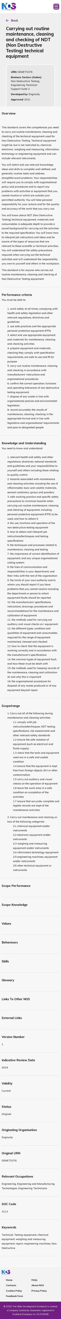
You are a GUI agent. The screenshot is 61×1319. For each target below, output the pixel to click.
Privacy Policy (39, 1290)
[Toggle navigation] (56, 6)
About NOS (37, 1285)
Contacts (11, 1285)
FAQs (34, 1279)
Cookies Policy (14, 1290)
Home (9, 1279)
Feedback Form (14, 1296)
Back (14, 20)
